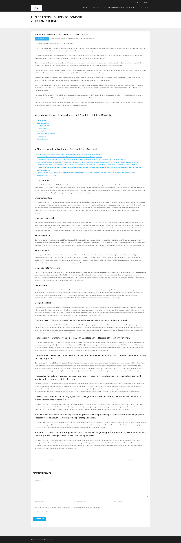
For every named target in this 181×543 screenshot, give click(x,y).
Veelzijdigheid (41, 131)
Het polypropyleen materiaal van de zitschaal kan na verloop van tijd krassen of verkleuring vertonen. (69, 157)
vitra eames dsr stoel (89, 38)
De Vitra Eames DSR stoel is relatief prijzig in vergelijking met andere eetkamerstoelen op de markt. (69, 154)
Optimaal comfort (43, 123)
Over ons (138, 2)
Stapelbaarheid (42, 136)
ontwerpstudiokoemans (59, 38)
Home (85, 8)
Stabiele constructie (43, 128)
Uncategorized (74, 38)
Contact (146, 2)
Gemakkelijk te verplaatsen (46, 133)
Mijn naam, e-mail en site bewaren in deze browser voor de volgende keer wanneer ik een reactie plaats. (68, 507)
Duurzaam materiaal (43, 126)
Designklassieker (42, 139)
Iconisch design (42, 120)
